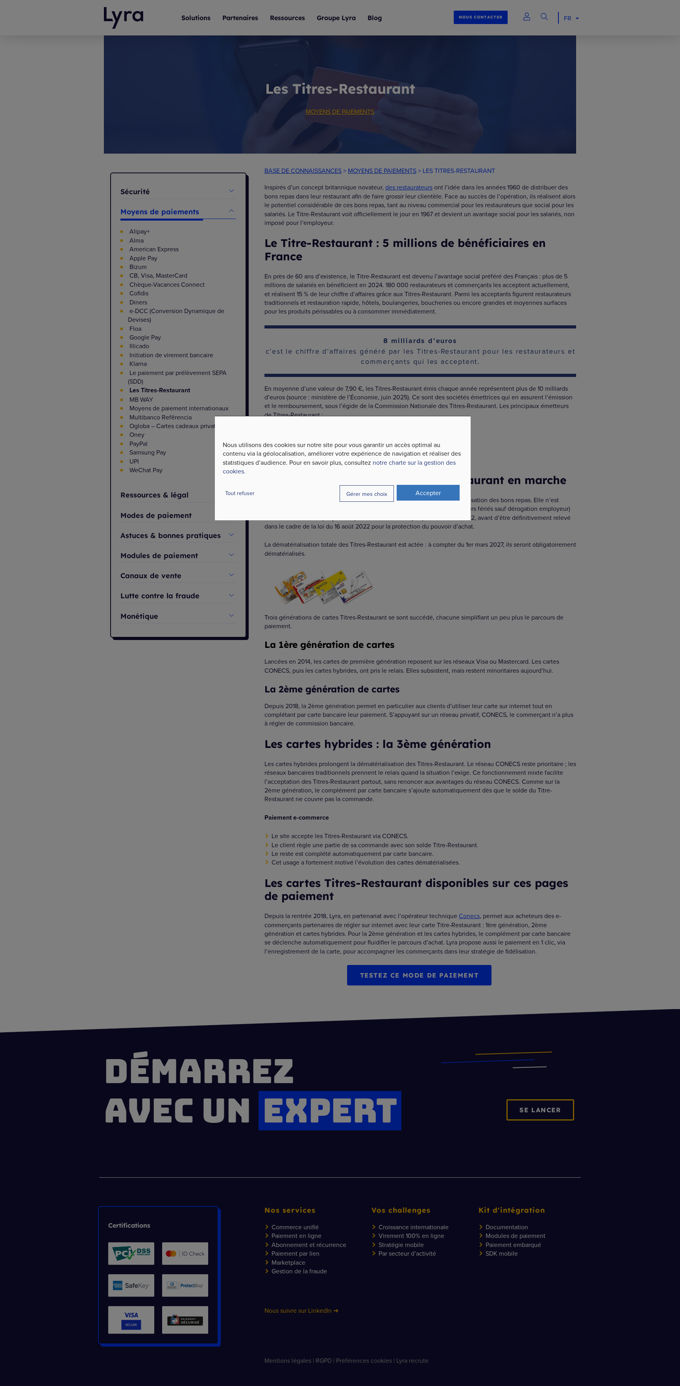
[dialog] (343, 468)
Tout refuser (240, 493)
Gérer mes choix (366, 493)
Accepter (428, 492)
